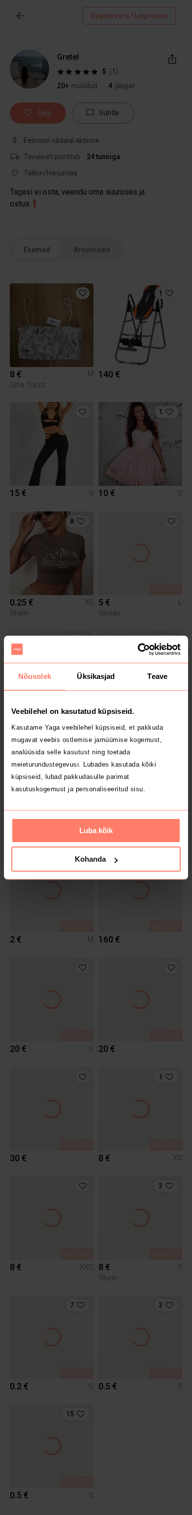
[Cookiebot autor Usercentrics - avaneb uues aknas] (138, 649)
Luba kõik (96, 830)
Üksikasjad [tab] (96, 676)
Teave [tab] (157, 676)
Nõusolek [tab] (34, 676)
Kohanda (90, 859)
